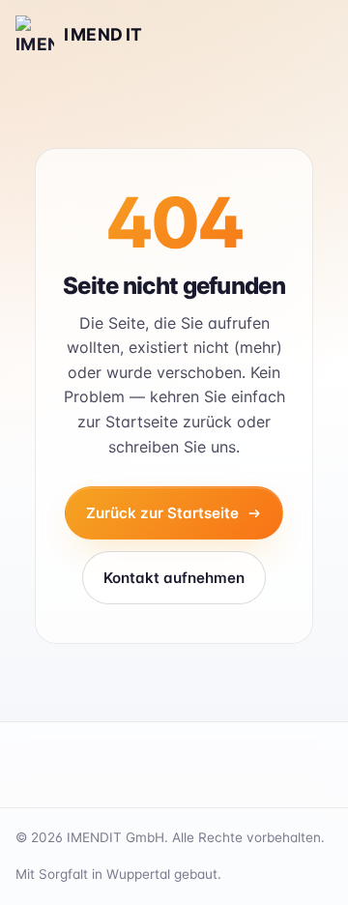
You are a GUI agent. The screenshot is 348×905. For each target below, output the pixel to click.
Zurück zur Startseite (162, 513)
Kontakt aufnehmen (174, 578)
